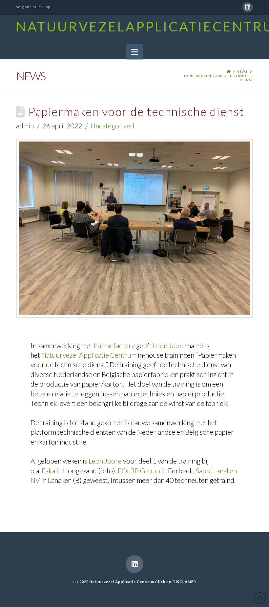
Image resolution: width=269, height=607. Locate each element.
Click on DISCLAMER (175, 581)
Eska (48, 470)
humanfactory (114, 345)
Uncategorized (112, 126)
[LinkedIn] (247, 7)
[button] (134, 51)
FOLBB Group (139, 470)
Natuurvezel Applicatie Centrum (88, 355)
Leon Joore (169, 345)
